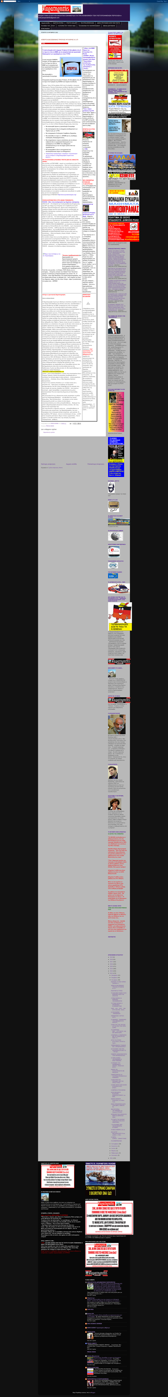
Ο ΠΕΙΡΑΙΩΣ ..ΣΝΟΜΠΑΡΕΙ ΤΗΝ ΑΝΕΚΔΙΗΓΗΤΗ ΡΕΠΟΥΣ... (118, 1021)
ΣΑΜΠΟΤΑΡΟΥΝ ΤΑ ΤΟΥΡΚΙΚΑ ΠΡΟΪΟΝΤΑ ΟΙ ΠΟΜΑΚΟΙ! (119, 1076)
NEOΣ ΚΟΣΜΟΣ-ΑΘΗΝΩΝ (94, 1323)
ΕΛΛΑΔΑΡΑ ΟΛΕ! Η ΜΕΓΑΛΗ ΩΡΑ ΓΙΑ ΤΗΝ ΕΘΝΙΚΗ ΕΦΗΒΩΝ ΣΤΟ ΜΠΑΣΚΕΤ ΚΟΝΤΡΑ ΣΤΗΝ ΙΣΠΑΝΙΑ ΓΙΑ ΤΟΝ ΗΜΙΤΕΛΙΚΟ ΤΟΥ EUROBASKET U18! (117, 296)
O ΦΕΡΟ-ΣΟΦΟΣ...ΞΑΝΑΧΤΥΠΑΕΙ (118, 1138)
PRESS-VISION (91, 1352)
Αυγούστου (114, 1146)
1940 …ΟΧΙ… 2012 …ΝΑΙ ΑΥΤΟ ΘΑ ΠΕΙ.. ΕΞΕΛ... (118, 1009)
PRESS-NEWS (50, 426)
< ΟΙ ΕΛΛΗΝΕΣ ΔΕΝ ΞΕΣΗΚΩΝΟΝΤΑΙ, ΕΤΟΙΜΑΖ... (116, 1126)
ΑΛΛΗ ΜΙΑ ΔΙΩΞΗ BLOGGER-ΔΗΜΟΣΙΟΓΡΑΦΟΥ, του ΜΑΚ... (118, 1094)
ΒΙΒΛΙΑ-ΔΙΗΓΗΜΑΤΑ (109, 26)
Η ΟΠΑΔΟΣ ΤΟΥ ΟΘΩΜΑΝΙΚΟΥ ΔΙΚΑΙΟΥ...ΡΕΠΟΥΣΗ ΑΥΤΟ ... (117, 1065)
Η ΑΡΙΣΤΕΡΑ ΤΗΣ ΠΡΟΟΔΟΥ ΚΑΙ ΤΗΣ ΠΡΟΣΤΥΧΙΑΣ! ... (117, 1081)
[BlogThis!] (75, 423)
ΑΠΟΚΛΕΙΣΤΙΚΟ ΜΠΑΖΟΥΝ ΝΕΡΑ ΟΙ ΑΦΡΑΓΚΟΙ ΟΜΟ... (119, 1116)
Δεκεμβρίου (114, 975)
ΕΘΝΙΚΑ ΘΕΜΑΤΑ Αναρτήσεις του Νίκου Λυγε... (117, 1100)
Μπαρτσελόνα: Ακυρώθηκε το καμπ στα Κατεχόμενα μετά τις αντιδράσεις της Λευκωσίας (107, 1358)
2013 (111, 971)
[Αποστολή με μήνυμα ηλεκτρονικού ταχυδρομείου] (73, 423)
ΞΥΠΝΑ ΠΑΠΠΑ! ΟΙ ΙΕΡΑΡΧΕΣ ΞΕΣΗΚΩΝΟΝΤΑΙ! (116, 1000)
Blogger (93, 1392)
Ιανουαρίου (114, 1155)
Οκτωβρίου (114, 980)
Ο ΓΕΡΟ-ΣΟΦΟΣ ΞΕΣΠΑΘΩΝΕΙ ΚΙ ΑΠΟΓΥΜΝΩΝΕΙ (116, 1059)
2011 (111, 1158)
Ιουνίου (113, 1148)
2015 (111, 966)
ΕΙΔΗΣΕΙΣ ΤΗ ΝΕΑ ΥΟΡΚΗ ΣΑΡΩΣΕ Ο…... (118, 982)
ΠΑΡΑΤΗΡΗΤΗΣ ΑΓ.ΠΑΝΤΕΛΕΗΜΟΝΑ (98, 1379)
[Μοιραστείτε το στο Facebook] (78, 423)
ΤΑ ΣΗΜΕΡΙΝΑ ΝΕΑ (116, 1141)
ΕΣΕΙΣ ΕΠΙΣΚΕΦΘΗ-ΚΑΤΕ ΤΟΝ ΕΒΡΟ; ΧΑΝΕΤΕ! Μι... (118, 1105)
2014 (111, 968)
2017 (111, 961)
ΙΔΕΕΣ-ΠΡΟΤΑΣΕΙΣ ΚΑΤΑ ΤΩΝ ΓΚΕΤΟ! (108, 23)
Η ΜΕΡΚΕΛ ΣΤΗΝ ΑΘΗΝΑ (118, 1090)
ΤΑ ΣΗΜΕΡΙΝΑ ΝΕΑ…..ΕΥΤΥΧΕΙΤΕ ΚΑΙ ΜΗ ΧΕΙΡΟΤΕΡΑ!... (118, 1031)
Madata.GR (90, 1313)
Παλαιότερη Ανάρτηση (96, 464)
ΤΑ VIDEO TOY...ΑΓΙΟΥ (48, 26)
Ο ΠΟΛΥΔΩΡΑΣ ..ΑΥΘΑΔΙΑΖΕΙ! (115, 1013)
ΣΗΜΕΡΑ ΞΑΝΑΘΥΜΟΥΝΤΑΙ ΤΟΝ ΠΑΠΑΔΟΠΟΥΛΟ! (119, 1054)
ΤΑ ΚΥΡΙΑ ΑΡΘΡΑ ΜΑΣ (87, 23)
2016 (111, 964)
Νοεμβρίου (114, 977)
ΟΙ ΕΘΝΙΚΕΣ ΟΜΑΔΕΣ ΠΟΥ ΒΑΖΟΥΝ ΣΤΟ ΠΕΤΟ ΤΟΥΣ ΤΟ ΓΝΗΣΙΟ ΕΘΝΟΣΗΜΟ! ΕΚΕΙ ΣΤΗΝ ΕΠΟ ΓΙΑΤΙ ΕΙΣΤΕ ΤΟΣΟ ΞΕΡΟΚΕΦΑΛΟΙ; (116, 307)
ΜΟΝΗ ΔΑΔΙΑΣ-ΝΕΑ (93, 1367)
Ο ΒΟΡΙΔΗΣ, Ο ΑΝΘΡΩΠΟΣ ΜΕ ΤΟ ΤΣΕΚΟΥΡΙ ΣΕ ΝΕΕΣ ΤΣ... (119, 1036)
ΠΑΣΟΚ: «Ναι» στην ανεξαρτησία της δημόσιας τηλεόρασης (60, 202)
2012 (111, 973)
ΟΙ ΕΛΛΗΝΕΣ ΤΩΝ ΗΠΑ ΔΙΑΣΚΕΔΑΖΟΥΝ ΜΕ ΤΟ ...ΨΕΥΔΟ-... (118, 1050)
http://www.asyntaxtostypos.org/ (67, 194)
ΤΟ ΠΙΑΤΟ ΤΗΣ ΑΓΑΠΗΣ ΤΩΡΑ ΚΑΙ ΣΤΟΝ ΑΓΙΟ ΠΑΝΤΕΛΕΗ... (118, 1121)
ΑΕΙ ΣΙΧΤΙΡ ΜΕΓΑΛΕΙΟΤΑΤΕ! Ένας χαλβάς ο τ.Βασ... (118, 1133)
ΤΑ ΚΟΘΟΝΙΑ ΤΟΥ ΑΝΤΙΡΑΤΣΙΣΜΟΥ (89, 26)
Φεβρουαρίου (115, 1153)
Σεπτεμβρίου (115, 1143)
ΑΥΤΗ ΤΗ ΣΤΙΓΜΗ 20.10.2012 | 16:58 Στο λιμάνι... (118, 1041)
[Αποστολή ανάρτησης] (70, 423)
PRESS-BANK (91, 1332)
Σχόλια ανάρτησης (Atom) (55, 467)
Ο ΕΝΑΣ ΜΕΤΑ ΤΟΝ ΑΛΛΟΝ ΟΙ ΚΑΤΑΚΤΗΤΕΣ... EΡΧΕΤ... (119, 1086)
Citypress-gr (90, 1298)
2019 (111, 957)
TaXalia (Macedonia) (93, 1356)
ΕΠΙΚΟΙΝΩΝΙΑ (45, 28)
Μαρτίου (113, 1150)
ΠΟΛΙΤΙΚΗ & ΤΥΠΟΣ (116, 990)
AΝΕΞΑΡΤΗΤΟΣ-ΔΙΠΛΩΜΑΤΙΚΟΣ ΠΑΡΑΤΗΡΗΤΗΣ (101, 1282)
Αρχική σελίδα (45, 23)
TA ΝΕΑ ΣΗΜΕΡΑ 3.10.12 (118, 1129)
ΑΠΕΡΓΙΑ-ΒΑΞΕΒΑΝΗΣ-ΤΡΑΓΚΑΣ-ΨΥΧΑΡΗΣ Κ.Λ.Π (59, 40)
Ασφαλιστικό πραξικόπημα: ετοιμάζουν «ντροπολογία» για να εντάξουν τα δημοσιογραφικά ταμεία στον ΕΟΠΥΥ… (61, 155)
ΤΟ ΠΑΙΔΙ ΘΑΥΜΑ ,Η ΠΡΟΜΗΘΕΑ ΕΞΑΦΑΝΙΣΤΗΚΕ (116, 1005)
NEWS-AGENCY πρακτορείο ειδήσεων (98, 1327)
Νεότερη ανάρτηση (48, 464)
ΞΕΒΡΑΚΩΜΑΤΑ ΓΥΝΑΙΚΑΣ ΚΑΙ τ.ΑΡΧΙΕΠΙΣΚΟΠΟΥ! (118, 1046)
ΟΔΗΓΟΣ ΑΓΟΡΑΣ (58, 23)
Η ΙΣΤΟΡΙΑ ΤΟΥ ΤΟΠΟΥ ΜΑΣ (67, 26)
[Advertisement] (72, 450)
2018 (111, 959)
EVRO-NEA (90, 1309)
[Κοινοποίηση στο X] (77, 423)
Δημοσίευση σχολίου (49, 432)
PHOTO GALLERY (72, 23)
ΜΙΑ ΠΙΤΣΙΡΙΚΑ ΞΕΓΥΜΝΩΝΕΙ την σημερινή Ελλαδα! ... (117, 1111)
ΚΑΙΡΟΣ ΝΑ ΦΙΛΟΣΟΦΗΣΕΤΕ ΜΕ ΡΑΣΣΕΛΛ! (117, 1071)
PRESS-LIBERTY (92, 1343)
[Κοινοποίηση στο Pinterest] (80, 423)
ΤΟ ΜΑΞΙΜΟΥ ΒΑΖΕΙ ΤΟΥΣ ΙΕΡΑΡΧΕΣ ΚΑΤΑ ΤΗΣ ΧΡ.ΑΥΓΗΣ (118, 994)
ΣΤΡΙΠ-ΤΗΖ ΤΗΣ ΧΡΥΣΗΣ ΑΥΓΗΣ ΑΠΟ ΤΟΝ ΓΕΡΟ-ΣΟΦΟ (118, 1026)
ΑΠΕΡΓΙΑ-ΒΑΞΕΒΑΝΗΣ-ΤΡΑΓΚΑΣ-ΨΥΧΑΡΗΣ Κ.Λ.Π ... (117, 987)
